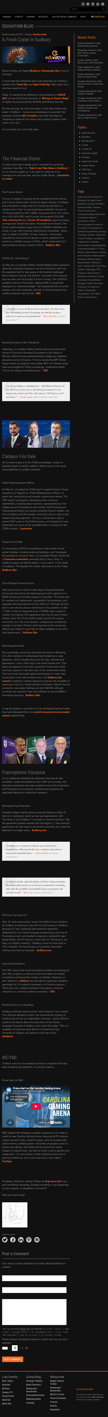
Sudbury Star (52, 245)
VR (92, 293)
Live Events (9, 1377)
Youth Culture (91, 296)
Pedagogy (90, 269)
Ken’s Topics (7, 1381)
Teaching (82, 286)
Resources (43, 17)
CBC (38, 293)
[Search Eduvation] (103, 9)
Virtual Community (58, 1398)
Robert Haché (49, 316)
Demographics (95, 227)
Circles (85, 144)
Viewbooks (90, 290)
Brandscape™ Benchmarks (32, 1390)
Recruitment (93, 272)
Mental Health (94, 258)
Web (97, 293)
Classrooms (89, 210)
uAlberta (24, 980)
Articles (53, 1405)
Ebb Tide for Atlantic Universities (87, 54)
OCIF (80, 265)
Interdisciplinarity (98, 245)
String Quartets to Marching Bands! (90, 85)
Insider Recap (88, 165)
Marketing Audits (33, 1399)
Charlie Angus (26, 396)
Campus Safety (84, 207)
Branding (7, 17)
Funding (82, 234)
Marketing (82, 258)
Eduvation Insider (40, 34)
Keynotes (6, 1384)
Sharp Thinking (89, 173)
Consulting (33, 1377)
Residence (82, 276)
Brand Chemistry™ (34, 1384)
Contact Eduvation (84, 1388)
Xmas (80, 296)
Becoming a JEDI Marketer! (90, 62)
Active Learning (85, 196)
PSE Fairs (86, 169)
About (83, 17)
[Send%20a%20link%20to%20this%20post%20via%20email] (37, 1240)
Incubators (98, 238)
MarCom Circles (57, 1394)
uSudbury (7, 1036)
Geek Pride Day (41, 84)
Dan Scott (28, 892)
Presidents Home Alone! (89, 100)
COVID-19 (86, 148)
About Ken (6, 1403)
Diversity (81, 231)
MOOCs (96, 262)
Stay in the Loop (97, 1397)
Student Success (94, 283)
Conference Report (87, 217)
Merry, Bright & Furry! (87, 117)
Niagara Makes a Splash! (89, 69)
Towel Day (22, 84)
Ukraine (85, 177)
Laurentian (26, 528)
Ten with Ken (93, 286)
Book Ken (6, 1399)
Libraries (87, 255)
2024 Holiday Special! (87, 45)
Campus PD (7, 1392)
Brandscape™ (88, 140)
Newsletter (55, 1409)
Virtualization (83, 293)
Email (4, 1285)
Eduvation (22, 7)
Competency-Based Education (91, 214)
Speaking (31, 17)
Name (5, 1273)
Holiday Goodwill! (86, 93)
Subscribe (99, 16)
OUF (93, 265)
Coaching (30, 1402)
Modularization (84, 262)
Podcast (54, 1402)
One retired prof (12, 220)
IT (98, 248)
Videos (85, 181)
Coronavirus (83, 220)
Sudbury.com (39, 830)
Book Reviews (88, 132)
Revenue (93, 276)
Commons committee (16, 559)
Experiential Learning (96, 231)
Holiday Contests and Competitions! (87, 109)
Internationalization (87, 248)
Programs (82, 272)
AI (88, 200)
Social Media (94, 279)
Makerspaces (98, 255)
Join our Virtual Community (64, 17)
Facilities (86, 157)
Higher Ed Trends (90, 161)
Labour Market (91, 252)
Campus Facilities (95, 203)
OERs (86, 265)
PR (98, 269)
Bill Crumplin (29, 115)
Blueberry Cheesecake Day (44, 70)
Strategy (19, 17)
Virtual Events (8, 1396)
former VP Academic (39, 220)
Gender (91, 234)
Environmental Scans (35, 1395)
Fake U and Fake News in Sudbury (48, 168)
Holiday (89, 238)
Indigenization (84, 241)
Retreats (6, 1388)
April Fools (96, 200)
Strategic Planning (34, 1381)
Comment (6, 1296)
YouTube (7, 1161)
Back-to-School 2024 (87, 76)
